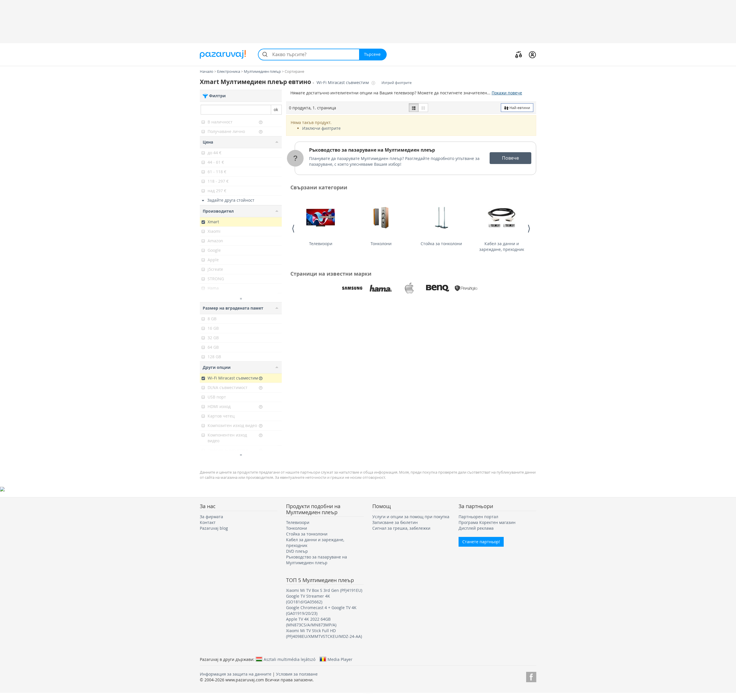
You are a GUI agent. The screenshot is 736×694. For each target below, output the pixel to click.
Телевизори (320, 243)
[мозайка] (423, 107)
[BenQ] (437, 288)
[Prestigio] (466, 288)
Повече (510, 158)
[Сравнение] (518, 54)
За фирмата (211, 516)
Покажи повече (507, 93)
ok (276, 109)
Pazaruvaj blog (214, 528)
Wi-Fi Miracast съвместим (343, 82)
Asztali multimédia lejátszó (289, 659)
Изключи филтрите (321, 128)
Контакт (208, 522)
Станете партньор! (481, 541)
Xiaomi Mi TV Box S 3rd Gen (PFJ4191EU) (324, 590)
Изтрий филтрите (397, 83)
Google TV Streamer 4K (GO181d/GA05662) (308, 599)
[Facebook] (531, 676)
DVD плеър (297, 551)
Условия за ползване (297, 674)
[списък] (414, 107)
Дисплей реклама (476, 528)
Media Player (339, 659)
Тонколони (381, 243)
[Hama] (380, 288)
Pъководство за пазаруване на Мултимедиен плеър (372, 150)
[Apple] (409, 288)
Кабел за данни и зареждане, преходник (501, 246)
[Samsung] (352, 288)
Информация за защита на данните (235, 674)
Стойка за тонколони (441, 243)
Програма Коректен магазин (487, 522)
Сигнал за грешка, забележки (401, 528)
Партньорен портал (478, 516)
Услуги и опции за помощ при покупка (410, 516)
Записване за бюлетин (395, 522)
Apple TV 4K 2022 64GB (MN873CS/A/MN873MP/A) (311, 622)
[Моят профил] (532, 54)
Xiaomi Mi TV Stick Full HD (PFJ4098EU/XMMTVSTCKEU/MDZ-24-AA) (324, 633)
